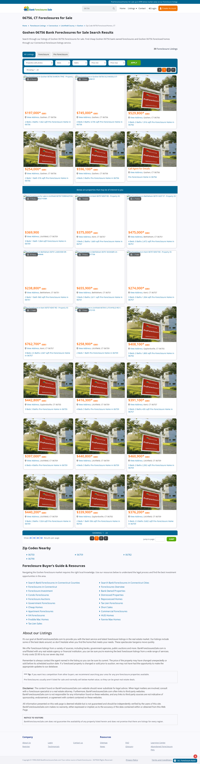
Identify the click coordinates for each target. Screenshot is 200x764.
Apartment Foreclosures (40, 611)
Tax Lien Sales (35, 623)
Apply (134, 63)
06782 (128, 554)
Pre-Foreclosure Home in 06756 (142, 177)
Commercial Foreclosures (114, 611)
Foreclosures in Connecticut (42, 586)
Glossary (129, 746)
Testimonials (53, 746)
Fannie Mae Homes (111, 619)
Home (122, 8)
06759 (80, 554)
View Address (33, 117)
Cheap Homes (35, 607)
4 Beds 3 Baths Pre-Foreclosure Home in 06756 (98, 178)
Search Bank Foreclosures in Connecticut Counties (54, 582)
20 (30, 538)
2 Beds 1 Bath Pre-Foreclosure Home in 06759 (97, 353)
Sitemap (103, 742)
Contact (142, 8)
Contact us (78, 742)
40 (38, 538)
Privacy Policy (132, 760)
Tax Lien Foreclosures (112, 603)
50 (41, 538)
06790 (31, 558)
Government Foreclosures (41, 603)
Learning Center (158, 742)
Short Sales (107, 607)
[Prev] (159, 70)
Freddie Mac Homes (38, 619)
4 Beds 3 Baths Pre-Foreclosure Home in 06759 (98, 409)
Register (26, 746)
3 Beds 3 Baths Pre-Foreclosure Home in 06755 (46, 409)
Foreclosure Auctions (39, 599)
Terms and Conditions (162, 760)
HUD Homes (107, 615)
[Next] (173, 70)
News (102, 746)
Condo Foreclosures (38, 594)
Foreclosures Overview (112, 586)
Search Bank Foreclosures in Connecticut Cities (125, 582)
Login (153, 8)
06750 (31, 554)
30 (34, 538)
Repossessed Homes (111, 599)
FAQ (127, 742)
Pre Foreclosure (60, 54)
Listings (131, 8)
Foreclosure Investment (40, 590)
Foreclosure (43, 54)
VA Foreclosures (36, 615)
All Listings (29, 54)
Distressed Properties (112, 594)
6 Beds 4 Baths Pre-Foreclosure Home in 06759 (46, 465)
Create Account (168, 8)
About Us (26, 742)
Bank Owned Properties (113, 590)
